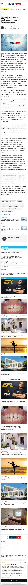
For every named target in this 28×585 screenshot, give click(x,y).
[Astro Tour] (14, 4)
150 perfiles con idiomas (16, 208)
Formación (17, 545)
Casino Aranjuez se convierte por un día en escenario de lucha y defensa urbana (12, 9)
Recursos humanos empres (13, 206)
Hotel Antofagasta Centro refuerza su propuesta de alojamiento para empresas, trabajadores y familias (12, 529)
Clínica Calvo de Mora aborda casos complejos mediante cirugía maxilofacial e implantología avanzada (18, 9)
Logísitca (3, 547)
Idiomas (3, 208)
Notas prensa (12, 201)
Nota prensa (19, 201)
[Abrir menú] (2, 4)
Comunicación (8, 12)
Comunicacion (20, 203)
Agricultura (17, 543)
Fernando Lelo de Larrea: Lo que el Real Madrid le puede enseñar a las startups (10, 221)
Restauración (17, 547)
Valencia (8, 208)
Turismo (3, 549)
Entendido (14, 580)
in (7, 30)
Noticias (14, 203)
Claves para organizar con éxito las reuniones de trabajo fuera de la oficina (10, 229)
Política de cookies (11, 575)
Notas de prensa (5, 201)
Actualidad (8, 203)
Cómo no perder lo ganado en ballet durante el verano (12, 268)
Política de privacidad (20, 575)
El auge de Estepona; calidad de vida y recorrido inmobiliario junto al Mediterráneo (24, 9)
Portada (2, 12)
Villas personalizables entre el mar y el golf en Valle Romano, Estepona (13, 274)
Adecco (21, 206)
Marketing (4, 206)
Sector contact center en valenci (8, 211)
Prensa (3, 203)
